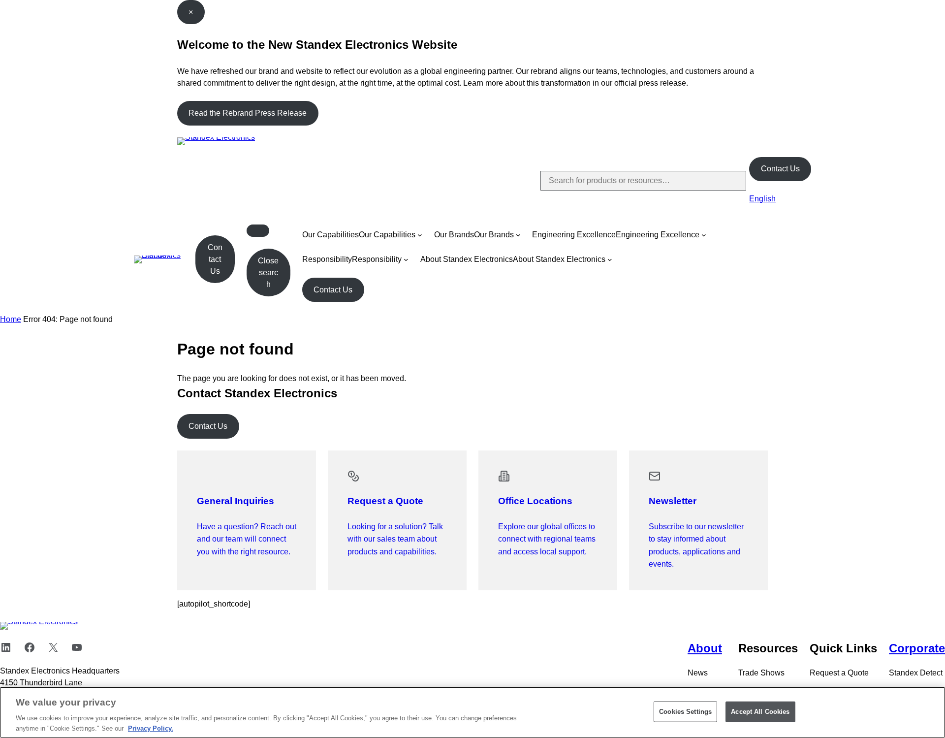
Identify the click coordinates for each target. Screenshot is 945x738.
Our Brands (454, 234)
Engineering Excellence (574, 234)
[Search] (730, 180)
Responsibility (327, 259)
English (762, 198)
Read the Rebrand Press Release (248, 113)
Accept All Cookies (760, 711)
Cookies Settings (685, 711)
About (705, 648)
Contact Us (780, 168)
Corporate (917, 648)
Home (10, 319)
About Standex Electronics (466, 259)
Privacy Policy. (150, 728)
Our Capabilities (330, 234)
